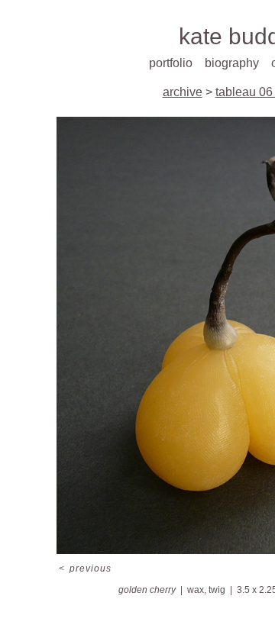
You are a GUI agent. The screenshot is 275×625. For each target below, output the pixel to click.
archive (182, 91)
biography (232, 62)
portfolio (170, 62)
